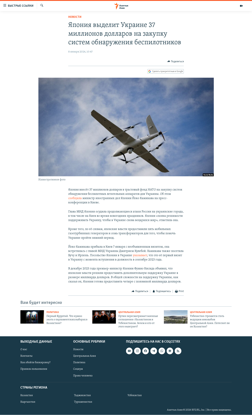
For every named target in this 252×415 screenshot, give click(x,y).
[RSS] (178, 351)
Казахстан (26, 395)
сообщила (75, 198)
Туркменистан (83, 402)
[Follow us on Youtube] (129, 351)
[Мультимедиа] (241, 5)
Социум (78, 369)
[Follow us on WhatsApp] (162, 351)
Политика (52, 312)
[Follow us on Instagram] (137, 351)
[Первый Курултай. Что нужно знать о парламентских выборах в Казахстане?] (32, 317)
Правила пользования (33, 369)
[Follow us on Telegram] (153, 351)
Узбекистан (135, 395)
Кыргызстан (27, 402)
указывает (140, 255)
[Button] (175, 61)
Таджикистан (82, 395)
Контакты (26, 356)
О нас (23, 349)
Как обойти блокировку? (35, 362)
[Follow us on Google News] (170, 351)
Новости (74, 17)
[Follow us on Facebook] (145, 351)
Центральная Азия (129, 312)
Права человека (83, 375)
